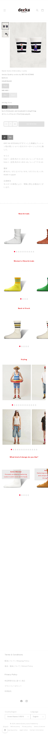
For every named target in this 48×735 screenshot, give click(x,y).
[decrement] (6, 124)
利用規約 (8, 691)
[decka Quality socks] (24, 10)
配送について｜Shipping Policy (17, 661)
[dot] (14, 251)
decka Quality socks (23, 723)
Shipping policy (12, 730)
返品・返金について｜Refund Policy (19, 666)
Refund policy (15, 726)
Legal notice (24, 730)
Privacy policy (27, 726)
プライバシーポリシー (13, 686)
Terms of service (39, 726)
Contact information (37, 730)
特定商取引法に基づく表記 (15, 681)
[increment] (14, 124)
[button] (4, 10)
